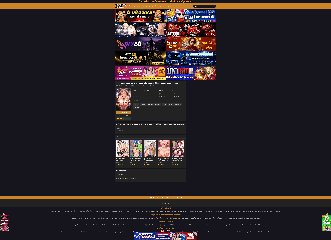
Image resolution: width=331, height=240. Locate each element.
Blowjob (143, 104)
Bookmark (180, 197)
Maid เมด (157, 104)
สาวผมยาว (178, 104)
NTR (173, 197)
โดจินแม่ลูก (160, 197)
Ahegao (136, 104)
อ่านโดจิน (151, 197)
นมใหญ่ (171, 104)
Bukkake (150, 104)
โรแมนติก (136, 107)
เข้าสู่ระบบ (123, 179)
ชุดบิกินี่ (164, 104)
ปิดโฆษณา (167, 230)
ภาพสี (167, 197)
